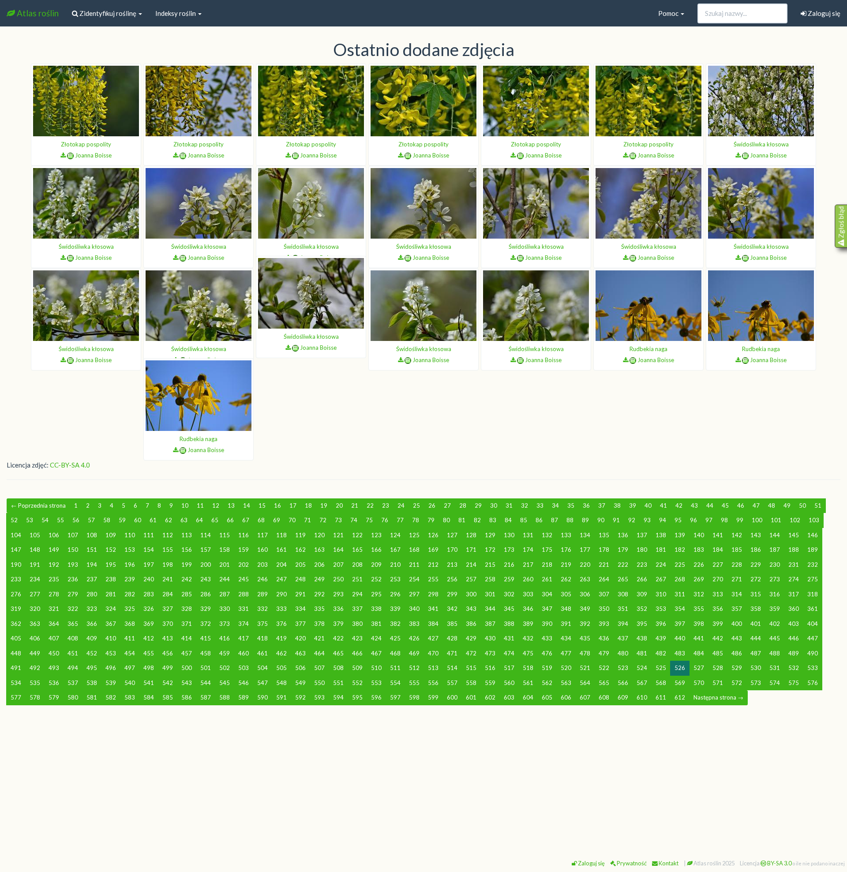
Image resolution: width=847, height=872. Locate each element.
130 (509, 535)
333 (281, 608)
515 (471, 667)
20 (339, 505)
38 (617, 505)
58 (106, 520)
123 (376, 535)
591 (281, 697)
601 (471, 697)
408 (72, 638)
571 (717, 682)
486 (736, 653)
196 (129, 564)
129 (490, 535)
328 (186, 608)
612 (680, 697)
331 (243, 608)
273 (774, 579)
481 (642, 653)
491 (16, 667)
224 (661, 564)
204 (281, 564)
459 (224, 653)
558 (471, 682)
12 (215, 505)
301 (490, 594)
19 (323, 505)
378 (319, 623)
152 (110, 549)
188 (793, 549)
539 (110, 682)
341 (433, 608)
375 (262, 623)
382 (395, 623)
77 (400, 520)
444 (755, 638)
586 (186, 697)
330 (224, 608)
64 (199, 520)
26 (431, 505)
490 (812, 653)
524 (642, 667)
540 (129, 682)
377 (300, 623)
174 (528, 549)
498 (148, 667)
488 (774, 653)
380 (357, 623)
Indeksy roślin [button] (176, 13)
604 (528, 697)
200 (205, 564)
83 (492, 520)
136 (623, 535)
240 (148, 579)
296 (395, 594)
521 (585, 667)
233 (16, 579)
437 (623, 638)
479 (604, 653)
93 (647, 520)
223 (642, 564)
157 (205, 549)
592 (300, 697)
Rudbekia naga (648, 348)
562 (547, 682)
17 (292, 505)
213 (452, 564)
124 (395, 535)
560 (509, 682)
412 (148, 638)
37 (601, 505)
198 (167, 564)
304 (547, 594)
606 (566, 697)
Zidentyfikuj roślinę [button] (108, 13)
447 (812, 638)
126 (433, 535)
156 (186, 549)
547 (262, 682)
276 (16, 594)
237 (91, 579)
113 (186, 535)
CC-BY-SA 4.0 (70, 465)
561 (528, 682)
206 (319, 564)
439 (661, 638)
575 (793, 682)
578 (35, 697)
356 (717, 608)
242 (186, 579)
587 (205, 697)
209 (376, 564)
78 (415, 520)
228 (736, 564)
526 (680, 667)
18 (308, 505)
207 (338, 564)
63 (183, 520)
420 (300, 638)
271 (736, 579)
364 (54, 623)
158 (224, 549)
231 (793, 564)
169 (433, 549)
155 (167, 549)
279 (72, 594)
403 (793, 623)
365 (72, 623)
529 (736, 667)
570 (698, 682)
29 (478, 505)
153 (129, 549)
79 (431, 520)
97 (708, 520)
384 (433, 623)
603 (509, 697)
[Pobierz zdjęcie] (63, 155)
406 (35, 638)
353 (661, 608)
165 (357, 549)
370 (167, 623)
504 (262, 667)
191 (35, 564)
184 (717, 549)
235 (54, 579)
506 (300, 667)
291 (300, 594)
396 (661, 623)
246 (262, 579)
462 (281, 653)
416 (224, 638)
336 (338, 608)
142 (736, 535)
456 (167, 653)
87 (554, 520)
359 (774, 608)
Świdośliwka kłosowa (761, 144)
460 (243, 653)
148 (35, 549)
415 (205, 638)
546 (243, 682)
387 (490, 623)
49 (787, 505)
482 (661, 653)
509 (357, 667)
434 (566, 638)
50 (802, 505)
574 (774, 682)
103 (814, 520)
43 (694, 505)
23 (385, 505)
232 (812, 564)
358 (755, 608)
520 (566, 667)
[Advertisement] (423, 778)
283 (148, 594)
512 (414, 667)
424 (376, 638)
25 (416, 505)
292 (319, 594)
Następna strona (718, 697)
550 (319, 682)
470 (433, 653)
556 (433, 682)
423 (357, 638)
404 (812, 623)
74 (353, 520)
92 (631, 520)
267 (661, 579)
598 (414, 697)
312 (698, 594)
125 (414, 535)
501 (205, 667)
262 (566, 579)
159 (243, 549)
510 (376, 667)
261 (547, 579)
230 (774, 564)
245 (243, 579)
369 (148, 623)
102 (795, 520)
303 (528, 594)
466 (357, 653)
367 (110, 623)
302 (509, 594)
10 (184, 505)
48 (771, 505)
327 (167, 608)
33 (539, 505)
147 (16, 549)
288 (243, 594)
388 (509, 623)
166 (376, 549)
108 (91, 535)
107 (72, 535)
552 (357, 682)
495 (91, 667)
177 (585, 549)
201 (224, 564)
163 (319, 549)
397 (680, 623)
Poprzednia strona (38, 505)
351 (623, 608)
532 (793, 667)
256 (452, 579)
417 (243, 638)
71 (307, 520)
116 (243, 535)
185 (736, 549)
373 (224, 623)
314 (736, 594)
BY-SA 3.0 (778, 863)
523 (623, 667)
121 (338, 535)
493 (54, 667)
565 (604, 682)
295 (376, 594)
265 (623, 579)
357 (736, 608)
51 (817, 505)
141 (717, 535)
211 (414, 564)
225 (680, 564)
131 (528, 535)
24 (401, 505)
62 (168, 520)
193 (72, 564)
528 (717, 667)
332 (262, 608)
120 (319, 535)
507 (319, 667)
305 (566, 594)
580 (72, 697)
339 (395, 608)
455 (148, 653)
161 (281, 549)
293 (338, 594)
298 (433, 594)
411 (129, 638)
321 (54, 608)
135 (604, 535)
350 (604, 608)
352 (642, 608)
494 (72, 667)
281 (110, 594)
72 (322, 520)
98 (724, 520)
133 (566, 535)
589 (243, 697)
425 (395, 638)
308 (623, 594)
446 (793, 638)
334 (300, 608)
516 (490, 667)
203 (262, 564)
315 (755, 594)
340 (414, 608)
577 (16, 697)
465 (338, 653)
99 (739, 520)
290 (281, 594)
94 (662, 520)
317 (793, 594)
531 (774, 667)
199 (186, 564)
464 (319, 653)
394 (623, 623)
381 (376, 623)
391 (566, 623)
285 (186, 594)
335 (319, 608)
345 (509, 608)
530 (755, 667)
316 (774, 594)
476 (547, 653)
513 (433, 667)
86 (539, 520)
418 (262, 638)
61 (153, 520)
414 (186, 638)
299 (452, 594)
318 (812, 594)
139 (680, 535)
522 (604, 667)
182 (680, 549)
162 (300, 549)
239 (129, 579)
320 (35, 608)
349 (585, 608)
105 (35, 535)
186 (755, 549)
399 (717, 623)
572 (736, 682)
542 (167, 682)
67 (245, 520)
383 (414, 623)
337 (357, 608)
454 (129, 653)
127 (452, 535)
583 (129, 697)
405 (16, 638)
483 (680, 653)
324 (110, 608)
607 (585, 697)
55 (60, 520)
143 (755, 535)
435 (585, 638)
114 (205, 535)
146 (812, 535)
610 (642, 697)
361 (812, 608)
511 (395, 667)
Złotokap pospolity (86, 144)
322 (72, 608)
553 (376, 682)
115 (224, 535)
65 (214, 520)
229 (755, 564)
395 (642, 623)
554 (395, 682)
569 (680, 682)
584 (148, 697)
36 (586, 505)
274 (793, 579)
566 (623, 682)
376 (281, 623)
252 (376, 579)
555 (414, 682)
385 (452, 623)
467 (376, 653)
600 (452, 697)
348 (566, 608)
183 (698, 549)
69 (276, 520)
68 (261, 520)
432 (528, 638)
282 (129, 594)
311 (680, 594)
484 (698, 653)
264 (604, 579)
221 (604, 564)
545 (224, 682)
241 (167, 579)
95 (678, 520)
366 (91, 623)
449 (35, 653)
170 (452, 549)
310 (661, 594)
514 (452, 667)
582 (110, 697)
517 (509, 667)
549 (300, 682)
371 (186, 623)
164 (338, 549)
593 (319, 697)
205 (300, 564)
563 (566, 682)
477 (566, 653)
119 (300, 535)
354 (680, 608)
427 (433, 638)
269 (698, 579)
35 (570, 505)
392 (585, 623)
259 (509, 579)
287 (224, 594)
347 (547, 608)
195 (110, 564)
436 (604, 638)
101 (776, 520)
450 (54, 653)
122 (357, 535)
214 (471, 564)
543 (186, 682)
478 (585, 653)
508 (338, 667)
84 (508, 520)
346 (528, 608)
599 (433, 697)
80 (446, 520)
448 (16, 653)
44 (709, 505)
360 (793, 608)
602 (490, 697)
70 (292, 520)
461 (262, 653)
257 (471, 579)
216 (509, 564)
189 (812, 549)
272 (755, 579)
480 (623, 653)
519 (547, 667)
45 (725, 505)
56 (75, 520)
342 (452, 608)
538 (91, 682)
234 (35, 579)
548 (281, 682)
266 (642, 579)
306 (585, 594)
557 (452, 682)
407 (54, 638)
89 (585, 520)
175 (547, 549)
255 (433, 579)
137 (642, 535)
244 (224, 579)
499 (167, 667)
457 (186, 653)
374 (243, 623)
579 (54, 697)
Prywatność (631, 863)
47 (756, 505)
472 (471, 653)
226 (698, 564)
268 (680, 579)
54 (45, 520)
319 (16, 608)
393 (604, 623)
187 (774, 549)
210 (395, 564)
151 (91, 549)
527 (698, 667)
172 (490, 549)
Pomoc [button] (669, 13)
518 (528, 667)
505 (281, 667)
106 (54, 535)
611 (661, 697)
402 (774, 623)
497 (129, 667)
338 (376, 608)
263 (585, 579)
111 (148, 535)
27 (447, 505)
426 (414, 638)
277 (35, 594)
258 (490, 579)
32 (524, 505)
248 (300, 579)
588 (224, 697)
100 (757, 520)
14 (246, 505)
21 (354, 505)
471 (452, 653)
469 (414, 653)
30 (493, 505)
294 (357, 594)
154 (148, 549)
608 (604, 697)
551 (338, 682)
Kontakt (668, 863)
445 (774, 638)
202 (243, 564)
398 (698, 623)
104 (16, 535)
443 (736, 638)
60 (137, 520)
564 (585, 682)
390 (547, 623)
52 (14, 520)
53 (29, 520)
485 (717, 653)
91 (616, 520)
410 (110, 638)
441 (698, 638)
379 (338, 623)
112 (167, 535)
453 (110, 653)
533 (812, 667)
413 (167, 638)
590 (262, 697)
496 (110, 667)
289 (262, 594)
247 (281, 579)
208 (357, 564)
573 (755, 682)
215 (490, 564)
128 (471, 535)
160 (262, 549)
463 (300, 653)
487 (755, 653)
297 (414, 594)
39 (632, 505)
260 (528, 579)
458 (205, 653)
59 (122, 520)
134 (585, 535)
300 (471, 594)
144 (774, 535)
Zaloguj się (823, 13)
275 (812, 579)
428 (452, 638)
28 (462, 505)
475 (528, 653)
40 (648, 505)
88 (569, 520)
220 (585, 564)
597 (395, 697)
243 (205, 579)
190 (16, 564)
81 (461, 520)
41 (663, 505)
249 (319, 579)
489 (793, 653)
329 (205, 608)
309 (642, 594)
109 (110, 535)
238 (110, 579)
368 (129, 623)
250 (338, 579)
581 (91, 697)
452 (91, 653)
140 (698, 535)
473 (490, 653)
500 (186, 667)
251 (357, 579)
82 (477, 520)
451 (72, 653)
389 (528, 623)
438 (642, 638)
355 (698, 608)
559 (490, 682)
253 (395, 579)
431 (509, 638)
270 (717, 579)
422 (338, 638)
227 (717, 564)
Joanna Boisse (93, 155)
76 (384, 520)
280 (91, 594)
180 (642, 549)
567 (642, 682)
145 (793, 535)
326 (148, 608)
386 (471, 623)
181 (661, 549)
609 (623, 697)
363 (35, 623)
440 (680, 638)
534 (16, 682)
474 (509, 653)
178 (604, 549)
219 (566, 564)
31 (509, 505)
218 (547, 564)
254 (414, 579)
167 (395, 549)
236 (72, 579)
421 (319, 638)
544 (205, 682)
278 (54, 594)
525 (661, 667)
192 (54, 564)
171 (471, 549)
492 (35, 667)
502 (224, 667)
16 (277, 505)
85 (523, 520)
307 (604, 594)
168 (414, 549)
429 (471, 638)
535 (35, 682)
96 (693, 520)
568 (661, 682)
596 (376, 697)
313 (717, 594)
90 (600, 520)
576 (812, 682)
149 (54, 549)
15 (262, 505)
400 (736, 623)
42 (678, 505)
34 (555, 505)
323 (91, 608)
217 (528, 564)
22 (370, 505)
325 (129, 608)
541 (148, 682)
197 (148, 564)
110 (129, 535)
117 (262, 535)
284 (167, 594)
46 (740, 505)
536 (54, 682)
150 (72, 549)
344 (490, 608)
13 (231, 505)
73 (338, 520)
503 (243, 667)
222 (623, 564)
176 (566, 549)
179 (623, 549)
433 (547, 638)
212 (433, 564)
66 (230, 520)
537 (72, 682)
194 (91, 564)
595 (357, 697)
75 (369, 520)
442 (717, 638)
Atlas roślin (37, 13)
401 (755, 623)
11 (200, 505)
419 (281, 638)
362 (16, 623)
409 (91, 638)
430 (490, 638)
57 (91, 520)
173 (509, 549)
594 (338, 697)
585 (167, 697)
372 (205, 623)
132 (547, 535)
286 (205, 594)
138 (661, 535)
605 (547, 697)
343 (471, 608)
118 (281, 535)
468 (395, 653)
